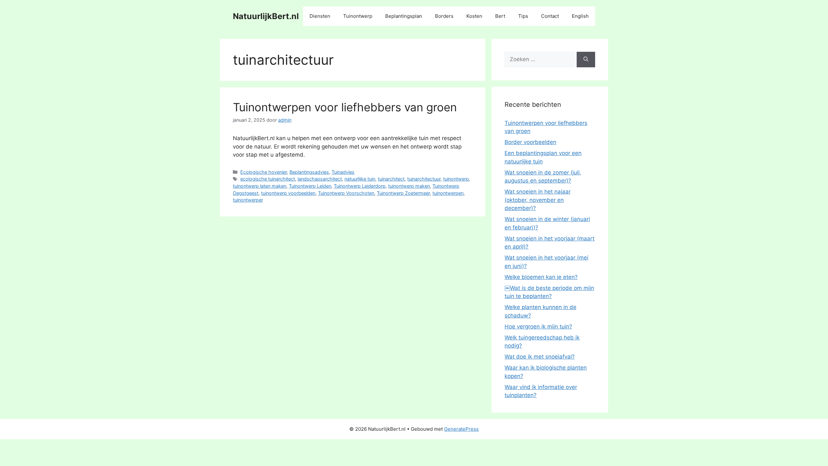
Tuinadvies (343, 172)
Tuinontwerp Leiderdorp (360, 186)
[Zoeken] (586, 59)
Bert (500, 16)
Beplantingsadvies (309, 172)
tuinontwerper (248, 200)
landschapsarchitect (320, 179)
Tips (523, 16)
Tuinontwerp (357, 16)
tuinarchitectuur (424, 179)
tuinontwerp (456, 179)
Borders (444, 16)
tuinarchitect (391, 179)
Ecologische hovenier (263, 172)
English (580, 16)
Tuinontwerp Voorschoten (346, 193)
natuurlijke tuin (359, 179)
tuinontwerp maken (409, 186)
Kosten (474, 16)
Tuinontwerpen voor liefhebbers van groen (345, 107)
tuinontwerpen (447, 193)
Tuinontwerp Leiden (310, 186)
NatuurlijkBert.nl (266, 16)
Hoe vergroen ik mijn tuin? (538, 326)
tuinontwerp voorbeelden (288, 193)
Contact (550, 16)
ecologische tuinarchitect (267, 179)
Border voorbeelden (530, 142)
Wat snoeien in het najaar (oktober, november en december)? (538, 199)
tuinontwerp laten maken (259, 186)
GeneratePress (461, 429)
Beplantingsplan (403, 16)
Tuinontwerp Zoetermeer (403, 193)
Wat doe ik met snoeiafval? (540, 356)
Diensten (320, 16)
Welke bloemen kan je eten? (541, 277)
